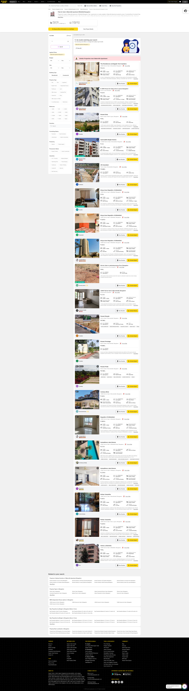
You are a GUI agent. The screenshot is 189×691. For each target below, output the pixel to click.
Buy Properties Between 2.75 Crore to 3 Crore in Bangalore (127, 622)
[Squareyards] (4, 2)
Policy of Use (51, 662)
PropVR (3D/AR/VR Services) (91, 653)
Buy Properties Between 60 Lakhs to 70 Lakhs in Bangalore (105, 611)
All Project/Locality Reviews (110, 655)
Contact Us (50, 655)
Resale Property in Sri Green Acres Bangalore (126, 580)
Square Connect (88, 647)
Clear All (79, 48)
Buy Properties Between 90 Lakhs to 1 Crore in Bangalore (82, 613)
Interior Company (70, 653)
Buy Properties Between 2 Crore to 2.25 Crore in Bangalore (60, 622)
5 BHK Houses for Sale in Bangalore (124, 602)
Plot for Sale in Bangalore (55, 591)
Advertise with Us (89, 655)
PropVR (68, 656)
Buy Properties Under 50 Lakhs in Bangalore (59, 611)
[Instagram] (122, 682)
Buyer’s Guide (125, 653)
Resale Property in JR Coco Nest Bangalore (58, 580)
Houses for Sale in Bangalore (123, 593)
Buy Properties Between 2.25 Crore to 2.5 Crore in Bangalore (82, 622)
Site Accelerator (88, 651)
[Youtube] (119, 682)
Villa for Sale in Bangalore (77, 591)
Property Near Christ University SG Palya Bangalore (127, 633)
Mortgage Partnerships (90, 660)
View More (52, 584)
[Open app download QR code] (186, 10)
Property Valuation (108, 645)
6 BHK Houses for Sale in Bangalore (57, 604)
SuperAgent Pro (88, 662)
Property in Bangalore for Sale (57, 9)
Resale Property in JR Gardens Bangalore (102, 580)
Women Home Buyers (127, 660)
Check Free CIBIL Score (109, 660)
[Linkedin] (116, 682)
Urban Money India (71, 649)
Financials (50, 649)
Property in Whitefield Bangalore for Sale (71, 9)
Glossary (124, 645)
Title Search (106, 647)
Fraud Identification (52, 664)
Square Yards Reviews (53, 653)
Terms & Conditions (52, 661)
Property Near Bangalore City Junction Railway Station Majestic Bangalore (82, 631)
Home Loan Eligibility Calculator (110, 662)
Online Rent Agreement (109, 656)
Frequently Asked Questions (54, 651)
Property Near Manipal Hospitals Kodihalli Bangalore (105, 631)
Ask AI (61, 46)
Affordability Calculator (108, 653)
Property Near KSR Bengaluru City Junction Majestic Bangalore (60, 631)
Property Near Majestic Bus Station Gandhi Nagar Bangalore (82, 633)
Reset (69, 35)
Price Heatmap (107, 643)
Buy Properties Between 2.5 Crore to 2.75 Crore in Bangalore (105, 622)
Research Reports (126, 649)
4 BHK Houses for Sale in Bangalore (101, 602)
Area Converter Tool (108, 666)
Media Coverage (51, 647)
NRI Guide (124, 658)
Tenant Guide (125, 656)
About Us (50, 643)
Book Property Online (71, 660)
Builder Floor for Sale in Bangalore (79, 593)
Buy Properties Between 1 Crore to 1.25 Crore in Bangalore (60, 620)
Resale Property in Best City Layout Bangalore (126, 582)
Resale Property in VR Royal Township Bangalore (82, 580)
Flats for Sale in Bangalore (122, 591)
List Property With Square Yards (92, 645)
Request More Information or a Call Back (64, 29)
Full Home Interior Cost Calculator (111, 664)
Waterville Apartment (84, 9)
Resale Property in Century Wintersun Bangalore (82, 582)
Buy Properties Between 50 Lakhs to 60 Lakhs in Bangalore (82, 611)
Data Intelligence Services (90, 658)
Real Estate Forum (126, 647)
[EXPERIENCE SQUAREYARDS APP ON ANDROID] (116, 675)
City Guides (124, 651)
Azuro (68, 655)
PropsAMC (69, 658)
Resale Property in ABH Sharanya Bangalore (103, 582)
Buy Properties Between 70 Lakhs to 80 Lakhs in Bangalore (127, 611)
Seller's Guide (125, 655)
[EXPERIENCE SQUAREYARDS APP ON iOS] (126, 675)
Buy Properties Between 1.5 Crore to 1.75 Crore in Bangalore (105, 620)
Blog (123, 643)
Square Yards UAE (71, 645)
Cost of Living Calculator (109, 651)
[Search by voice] (68, 41)
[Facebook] (112, 682)
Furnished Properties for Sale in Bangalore (58, 593)
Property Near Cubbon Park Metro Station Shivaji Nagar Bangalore (105, 633)
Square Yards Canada (71, 643)
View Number (122, 83)
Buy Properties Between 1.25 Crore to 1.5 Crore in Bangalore (82, 620)
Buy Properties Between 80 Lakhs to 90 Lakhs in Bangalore (60, 613)
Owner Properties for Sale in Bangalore (102, 593)
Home (49, 9)
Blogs (59, 1)
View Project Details (88, 29)
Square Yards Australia (72, 647)
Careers (50, 645)
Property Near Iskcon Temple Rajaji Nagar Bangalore (127, 631)
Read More (60, 17)
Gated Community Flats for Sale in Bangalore (103, 591)
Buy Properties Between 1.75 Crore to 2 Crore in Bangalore (127, 620)
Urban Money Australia (71, 651)
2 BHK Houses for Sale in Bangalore (57, 602)
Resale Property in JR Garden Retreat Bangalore (59, 582)
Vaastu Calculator (107, 649)
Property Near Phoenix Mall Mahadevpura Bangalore (60, 633)
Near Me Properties (116, 5)
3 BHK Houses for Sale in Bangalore (79, 602)
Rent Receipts (107, 658)
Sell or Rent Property (172, 1)
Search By (80, 5)
